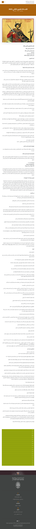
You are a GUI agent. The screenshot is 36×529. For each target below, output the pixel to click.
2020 (32, 441)
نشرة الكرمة (21, 11)
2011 (32, 459)
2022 (32, 437)
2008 (32, 464)
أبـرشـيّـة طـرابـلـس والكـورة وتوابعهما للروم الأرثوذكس (30, 2)
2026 (32, 430)
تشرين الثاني (14, 11)
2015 (32, 451)
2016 (32, 449)
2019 (32, 443)
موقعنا (18, 472)
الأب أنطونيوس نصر (16, 525)
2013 (32, 455)
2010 (32, 461)
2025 (32, 431)
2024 (32, 433)
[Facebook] (18, 521)
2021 (32, 439)
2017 (32, 447)
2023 (18, 11)
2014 (32, 453)
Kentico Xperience (19, 526)
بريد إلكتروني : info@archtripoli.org (18, 499)
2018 (32, 445)
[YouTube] (17, 521)
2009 (32, 462)
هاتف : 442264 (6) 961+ (18, 497)
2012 (32, 457)
